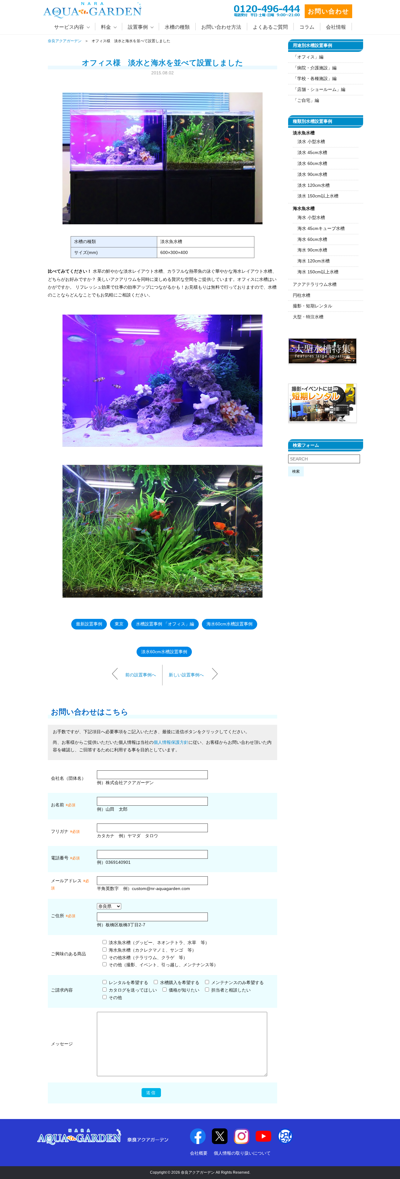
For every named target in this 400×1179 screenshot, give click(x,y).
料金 (106, 27)
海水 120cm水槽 (314, 260)
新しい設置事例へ (186, 674)
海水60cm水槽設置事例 (229, 623)
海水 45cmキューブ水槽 (321, 228)
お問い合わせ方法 (221, 27)
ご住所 (63, 915)
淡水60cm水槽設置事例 (164, 651)
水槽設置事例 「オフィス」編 (165, 623)
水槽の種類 (177, 27)
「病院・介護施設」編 (315, 67)
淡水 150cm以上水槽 (318, 195)
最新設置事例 (89, 623)
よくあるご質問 (270, 27)
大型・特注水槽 (308, 316)
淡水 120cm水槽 (314, 185)
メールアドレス (66, 880)
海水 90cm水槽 (312, 249)
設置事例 (138, 27)
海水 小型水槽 (311, 217)
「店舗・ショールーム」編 (319, 89)
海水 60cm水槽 (312, 239)
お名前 (57, 804)
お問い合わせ (328, 11)
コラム (306, 27)
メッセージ (62, 1043)
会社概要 (199, 1153)
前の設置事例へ (140, 674)
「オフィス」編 (308, 56)
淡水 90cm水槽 (312, 174)
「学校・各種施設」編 (315, 78)
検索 (296, 471)
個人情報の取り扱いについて (242, 1153)
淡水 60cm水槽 (312, 163)
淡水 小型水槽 (311, 141)
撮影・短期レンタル (312, 305)
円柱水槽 (301, 295)
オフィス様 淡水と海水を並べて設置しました (162, 62)
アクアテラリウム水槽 (315, 284)
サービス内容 (69, 27)
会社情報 (336, 27)
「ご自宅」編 (306, 100)
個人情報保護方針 (170, 742)
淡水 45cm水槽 (312, 152)
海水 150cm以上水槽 (318, 271)
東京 (119, 623)
